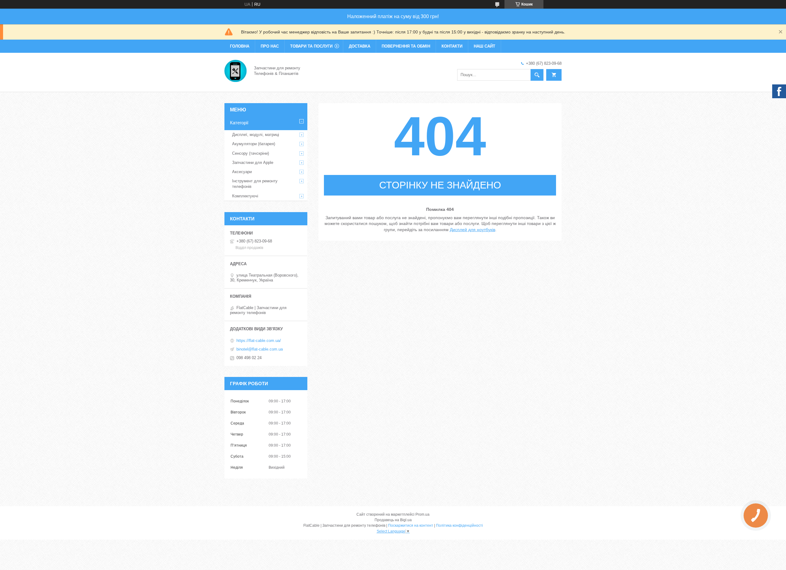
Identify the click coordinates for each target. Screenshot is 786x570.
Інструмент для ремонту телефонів (255, 184)
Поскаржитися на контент (410, 525)
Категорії (239, 122)
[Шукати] (537, 75)
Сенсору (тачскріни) (250, 153)
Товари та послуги (311, 46)
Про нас (270, 46)
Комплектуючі (245, 196)
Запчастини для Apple (252, 162)
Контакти (452, 46)
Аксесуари (242, 171)
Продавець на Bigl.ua (393, 520)
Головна (239, 46)
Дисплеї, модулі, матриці (255, 134)
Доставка (359, 46)
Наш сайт (484, 46)
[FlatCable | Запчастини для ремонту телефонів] (235, 70)
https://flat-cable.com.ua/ (258, 340)
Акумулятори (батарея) (253, 144)
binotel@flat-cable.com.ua (259, 349)
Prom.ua (422, 514)
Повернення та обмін (406, 46)
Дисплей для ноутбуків (472, 229)
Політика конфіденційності (459, 525)
